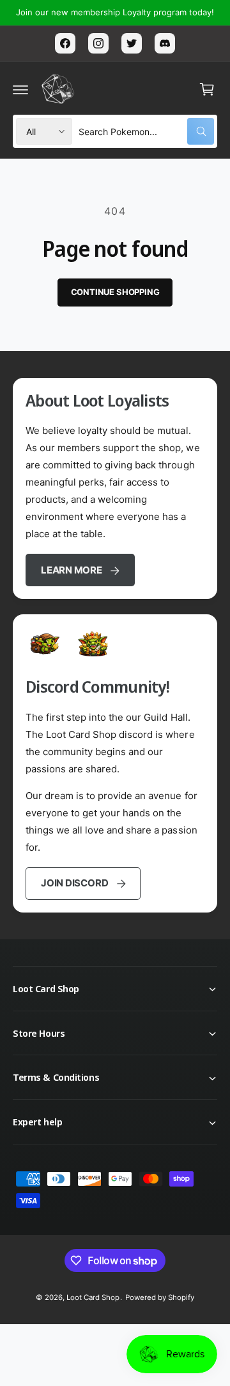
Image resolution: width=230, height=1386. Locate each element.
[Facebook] (65, 43)
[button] (20, 89)
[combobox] (146, 131)
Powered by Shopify (159, 1297)
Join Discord (74, 883)
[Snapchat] (165, 43)
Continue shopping (115, 292)
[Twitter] (131, 43)
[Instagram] (98, 43)
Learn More (71, 570)
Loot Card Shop (92, 1297)
